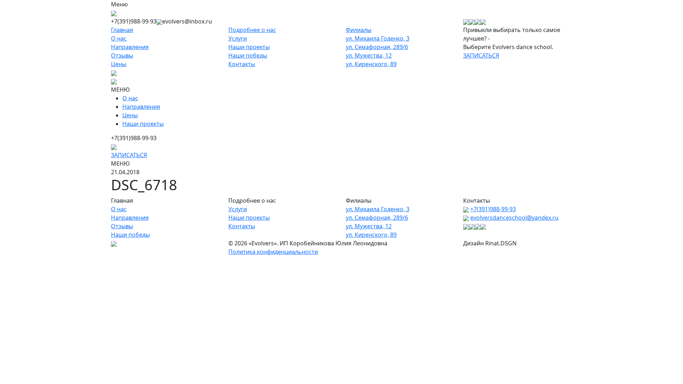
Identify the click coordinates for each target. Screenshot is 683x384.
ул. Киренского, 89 (371, 64)
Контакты (241, 64)
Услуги (237, 38)
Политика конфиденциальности (273, 252)
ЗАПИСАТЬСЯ (481, 55)
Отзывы (122, 55)
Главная (122, 30)
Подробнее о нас (252, 30)
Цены (118, 64)
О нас (119, 38)
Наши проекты (249, 47)
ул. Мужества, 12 (369, 55)
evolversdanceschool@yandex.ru (514, 218)
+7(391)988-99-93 (493, 209)
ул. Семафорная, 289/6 (377, 47)
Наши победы (247, 55)
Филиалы (358, 30)
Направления (130, 47)
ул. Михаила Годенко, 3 (377, 38)
